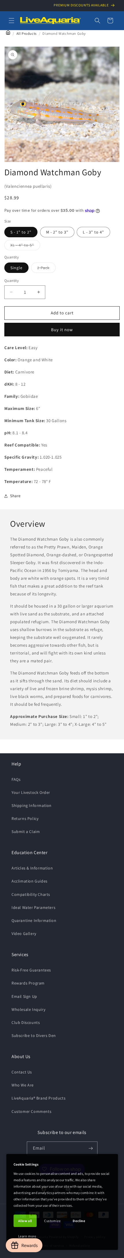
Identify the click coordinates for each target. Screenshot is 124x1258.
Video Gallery (24, 933)
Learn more (27, 1236)
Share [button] (15, 495)
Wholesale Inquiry (28, 1009)
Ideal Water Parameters (33, 907)
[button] (11, 20)
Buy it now (62, 329)
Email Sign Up (24, 996)
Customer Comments (31, 1111)
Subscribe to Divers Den (34, 1035)
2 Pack (46, 269)
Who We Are (23, 1085)
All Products (26, 33)
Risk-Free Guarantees (31, 970)
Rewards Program (28, 983)
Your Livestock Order (31, 792)
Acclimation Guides (30, 881)
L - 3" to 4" (93, 232)
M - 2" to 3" (57, 232)
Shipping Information (32, 805)
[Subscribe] (90, 1148)
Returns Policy (25, 818)
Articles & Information (32, 868)
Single (16, 267)
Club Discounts (26, 1022)
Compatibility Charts (31, 894)
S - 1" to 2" (20, 232)
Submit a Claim (26, 831)
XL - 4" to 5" (25, 246)
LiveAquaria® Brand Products (38, 1098)
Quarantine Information (34, 920)
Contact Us (22, 1072)
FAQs (16, 779)
